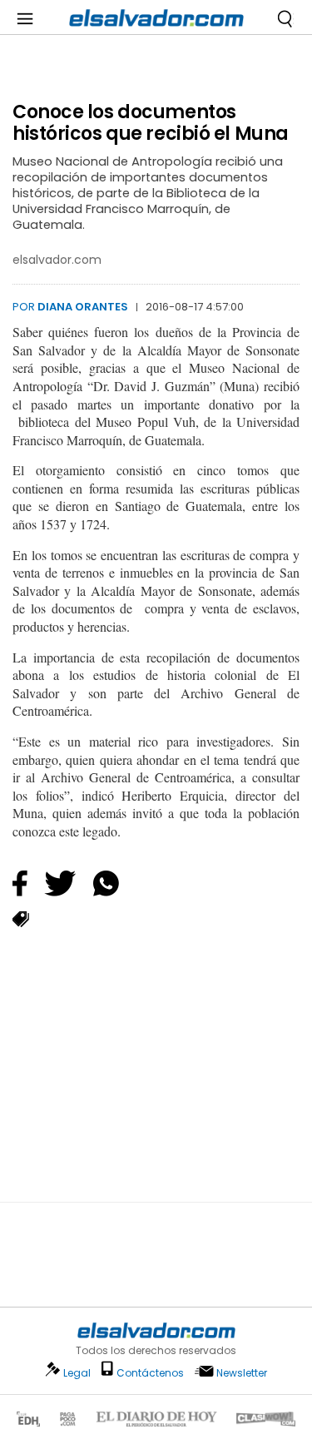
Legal (77, 1373)
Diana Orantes (82, 307)
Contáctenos (150, 1373)
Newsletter (241, 1373)
